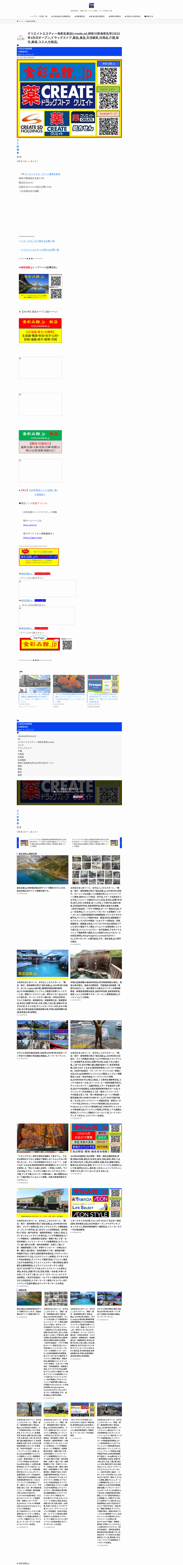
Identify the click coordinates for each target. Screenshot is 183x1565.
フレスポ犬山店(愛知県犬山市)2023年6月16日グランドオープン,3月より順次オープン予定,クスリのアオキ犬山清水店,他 (103, 698)
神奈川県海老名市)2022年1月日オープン (36, 762)
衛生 (20, 771)
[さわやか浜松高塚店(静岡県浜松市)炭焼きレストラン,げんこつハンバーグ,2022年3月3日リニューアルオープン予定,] (69, 684)
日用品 (21, 756)
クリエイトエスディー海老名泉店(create (36, 741)
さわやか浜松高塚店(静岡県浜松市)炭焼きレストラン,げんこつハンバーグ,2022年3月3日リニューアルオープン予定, (69, 698)
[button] (18, 140)
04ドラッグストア (26, 54)
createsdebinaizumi (27, 735)
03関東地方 (23, 51)
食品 (20, 774)
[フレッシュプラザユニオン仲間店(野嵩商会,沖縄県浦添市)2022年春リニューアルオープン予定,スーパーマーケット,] (35, 684)
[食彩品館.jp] (91, 5)
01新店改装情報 (25, 48)
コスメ (21, 744)
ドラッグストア (25, 747)
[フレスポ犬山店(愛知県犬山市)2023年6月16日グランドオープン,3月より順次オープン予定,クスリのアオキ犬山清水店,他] (103, 684)
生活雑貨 (22, 759)
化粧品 (21, 753)
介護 (20, 750)
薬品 (20, 768)
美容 (20, 765)
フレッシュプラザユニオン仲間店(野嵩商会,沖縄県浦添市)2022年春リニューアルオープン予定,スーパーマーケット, (35, 698)
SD (19, 738)
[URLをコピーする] (19, 157)
